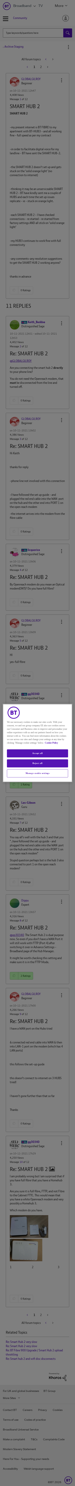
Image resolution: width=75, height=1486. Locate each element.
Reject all (37, 763)
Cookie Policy (51, 742)
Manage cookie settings (38, 773)
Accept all (37, 753)
